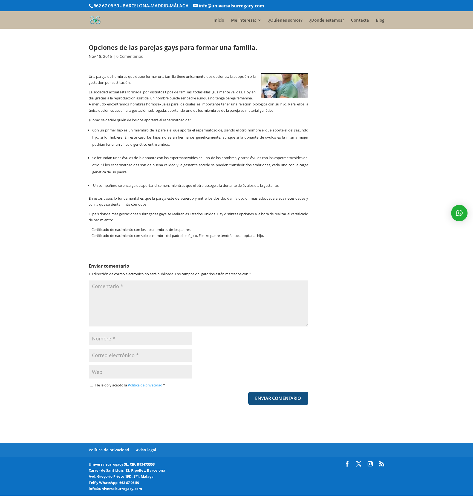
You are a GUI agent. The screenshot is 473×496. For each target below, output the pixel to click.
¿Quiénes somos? (285, 20)
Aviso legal (146, 449)
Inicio (219, 20)
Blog (380, 20)
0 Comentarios (129, 56)
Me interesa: (243, 20)
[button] (459, 213)
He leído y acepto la (130, 385)
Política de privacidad (145, 385)
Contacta (360, 20)
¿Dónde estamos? (326, 20)
